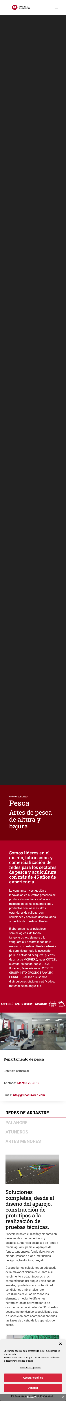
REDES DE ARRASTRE (27, 1112)
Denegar (33, 1387)
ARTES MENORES (23, 1141)
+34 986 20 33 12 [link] (27, 1083)
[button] (60, 1344)
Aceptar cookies (33, 1377)
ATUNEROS (17, 1132)
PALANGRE (16, 1122)
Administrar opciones (30, 1367)
